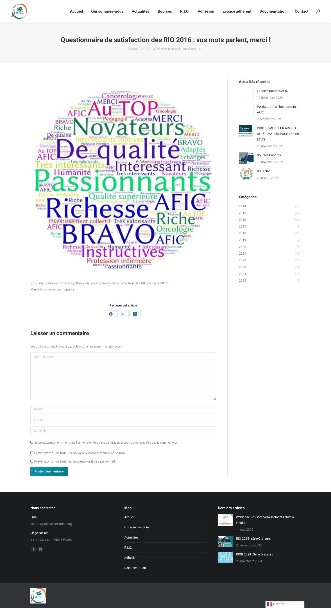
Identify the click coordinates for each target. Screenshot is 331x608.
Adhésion (130, 558)
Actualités (131, 537)
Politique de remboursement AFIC (276, 109)
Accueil (129, 517)
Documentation (135, 568)
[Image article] (246, 93)
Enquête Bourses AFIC (272, 91)
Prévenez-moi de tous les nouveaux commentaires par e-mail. (80, 453)
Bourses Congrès (269, 155)
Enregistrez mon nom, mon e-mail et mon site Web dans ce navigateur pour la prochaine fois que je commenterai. (106, 442)
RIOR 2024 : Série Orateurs (254, 554)
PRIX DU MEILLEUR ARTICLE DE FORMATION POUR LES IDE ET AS (278, 133)
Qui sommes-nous (137, 527)
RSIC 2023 (264, 171)
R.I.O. (128, 547)
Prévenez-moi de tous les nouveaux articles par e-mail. (75, 461)
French (278, 604)
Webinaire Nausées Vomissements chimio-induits (265, 520)
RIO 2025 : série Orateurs (253, 538)
